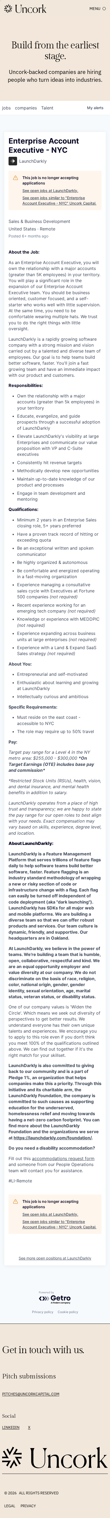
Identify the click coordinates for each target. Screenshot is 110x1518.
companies (26, 108)
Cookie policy (68, 1312)
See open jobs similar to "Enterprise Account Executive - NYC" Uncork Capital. (59, 200)
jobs (6, 108)
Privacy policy (42, 1312)
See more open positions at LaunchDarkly (55, 1258)
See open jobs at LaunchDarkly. (50, 190)
